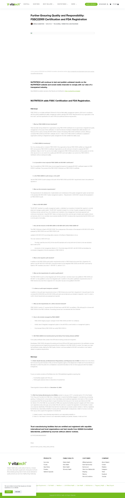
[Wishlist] (110, 4)
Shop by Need (61, 4)
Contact (104, 464)
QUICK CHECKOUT (91, 4)
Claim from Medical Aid (88, 469)
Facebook (104, 474)
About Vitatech (105, 462)
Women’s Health (67, 469)
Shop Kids (36, 4)
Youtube (104, 476)
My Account (85, 467)
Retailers (104, 467)
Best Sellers (47, 4)
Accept (8, 491)
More (73, 4)
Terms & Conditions (87, 476)
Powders (46, 469)
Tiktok (103, 471)
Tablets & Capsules (48, 471)
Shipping (84, 471)
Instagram (104, 469)
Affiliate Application (87, 462)
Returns (84, 474)
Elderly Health (66, 462)
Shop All (26, 4)
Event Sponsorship (87, 464)
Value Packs (47, 467)
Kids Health (66, 464)
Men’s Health (66, 467)
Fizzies (45, 464)
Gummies (46, 462)
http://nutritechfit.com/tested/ (72, 91)
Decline (17, 491)
